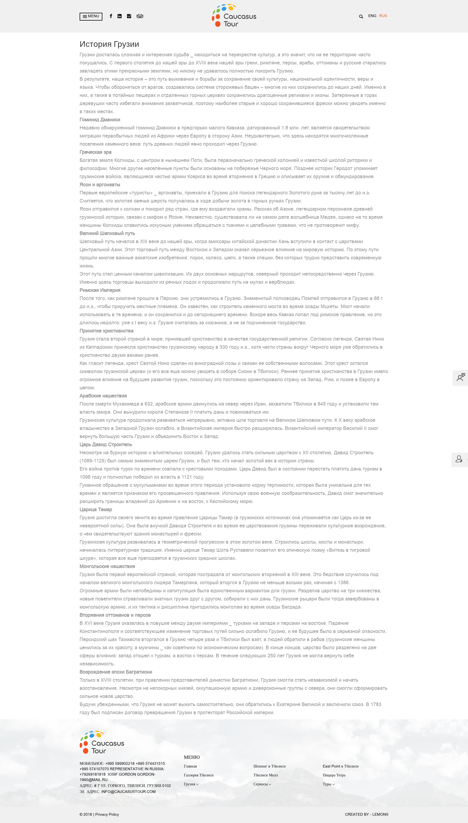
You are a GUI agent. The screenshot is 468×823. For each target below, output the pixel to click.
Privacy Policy (107, 815)
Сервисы (261, 784)
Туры (327, 784)
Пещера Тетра (334, 775)
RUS (383, 16)
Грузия (190, 784)
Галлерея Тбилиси (199, 775)
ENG (372, 16)
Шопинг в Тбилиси (269, 766)
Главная (190, 766)
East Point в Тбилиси (341, 766)
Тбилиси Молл (265, 775)
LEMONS (380, 815)
